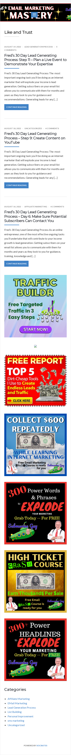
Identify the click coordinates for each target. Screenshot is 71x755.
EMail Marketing (17, 703)
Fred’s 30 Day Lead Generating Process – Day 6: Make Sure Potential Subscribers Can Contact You (35, 216)
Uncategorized (33, 128)
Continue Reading (16, 107)
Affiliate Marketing (35, 206)
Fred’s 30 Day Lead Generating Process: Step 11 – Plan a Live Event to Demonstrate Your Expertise (35, 59)
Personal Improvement (20, 716)
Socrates (41, 745)
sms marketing (16, 720)
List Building (15, 711)
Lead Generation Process (38, 46)
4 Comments (52, 128)
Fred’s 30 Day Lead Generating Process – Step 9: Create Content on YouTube (34, 138)
